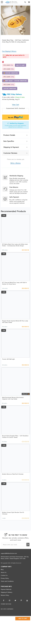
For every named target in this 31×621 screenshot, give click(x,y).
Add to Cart (22, 618)
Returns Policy (5, 595)
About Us (3, 572)
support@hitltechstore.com (9, 553)
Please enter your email (10, 545)
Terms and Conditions (7, 581)
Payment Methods (6, 589)
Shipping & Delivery (6, 592)
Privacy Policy (5, 578)
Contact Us (4, 575)
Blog (2, 569)
